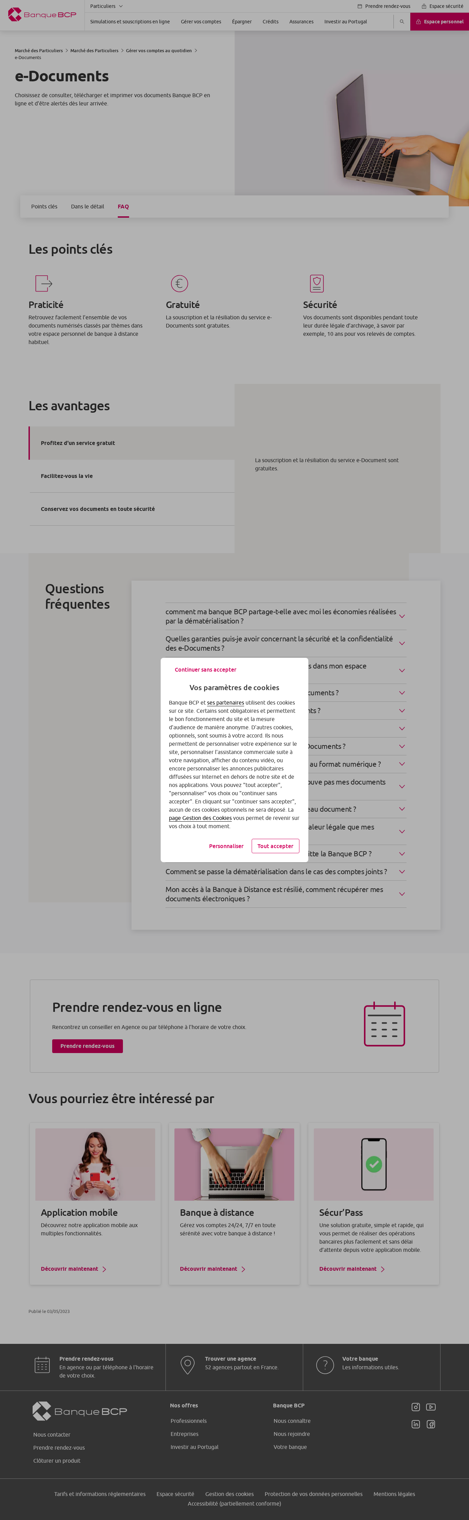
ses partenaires (225, 702)
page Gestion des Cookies (200, 818)
